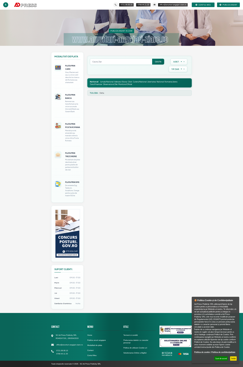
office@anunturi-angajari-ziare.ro (69, 345)
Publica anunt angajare (96, 340)
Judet (176, 61)
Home (89, 335)
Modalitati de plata (94, 345)
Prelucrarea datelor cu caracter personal (135, 341)
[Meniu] (5, 4)
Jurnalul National (107, 81)
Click (130, 81)
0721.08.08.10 (62, 351)
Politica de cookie (202, 352)
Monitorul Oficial (125, 84)
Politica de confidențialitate (223, 352)
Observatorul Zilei (110, 84)
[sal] (175, 330)
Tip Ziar (175, 69)
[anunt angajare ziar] (58, 67)
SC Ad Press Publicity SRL (90, 364)
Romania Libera (171, 81)
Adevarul (118, 81)
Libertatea (151, 81)
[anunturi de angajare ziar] (58, 154)
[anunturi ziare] (175, 354)
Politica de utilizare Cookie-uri (135, 348)
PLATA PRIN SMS (72, 182)
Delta (102, 93)
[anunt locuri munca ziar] (58, 125)
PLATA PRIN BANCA (70, 96)
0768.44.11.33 (62, 354)
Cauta (158, 61)
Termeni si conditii (130, 335)
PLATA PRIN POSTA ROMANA (72, 125)
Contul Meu (92, 355)
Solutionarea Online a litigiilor (135, 353)
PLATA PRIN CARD (70, 67)
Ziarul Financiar (96, 84)
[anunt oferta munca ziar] (58, 184)
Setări (233, 358)
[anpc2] (175, 342)
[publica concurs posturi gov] (67, 234)
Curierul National (140, 81)
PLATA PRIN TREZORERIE (71, 154)
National (160, 81)
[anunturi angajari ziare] (58, 96)
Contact (90, 350)
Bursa (124, 81)
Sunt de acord (221, 358)
